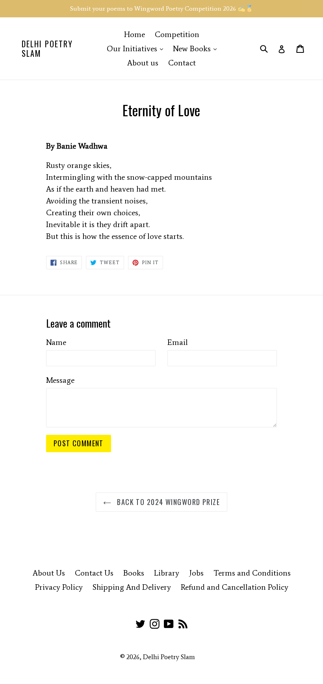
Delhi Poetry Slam (47, 48)
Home (134, 34)
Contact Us (94, 573)
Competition (177, 34)
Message (60, 380)
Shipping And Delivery (132, 587)
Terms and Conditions (252, 573)
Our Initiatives (137, 48)
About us (142, 62)
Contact (182, 62)
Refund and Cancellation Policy (234, 587)
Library (166, 573)
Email (177, 342)
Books (133, 573)
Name (56, 342)
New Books (197, 48)
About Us (49, 573)
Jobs (196, 573)
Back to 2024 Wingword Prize (167, 502)
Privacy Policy (59, 587)
